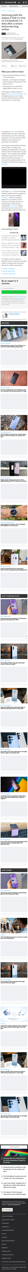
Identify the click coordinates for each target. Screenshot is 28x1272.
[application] (14, 176)
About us (4, 1244)
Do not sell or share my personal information (13, 1261)
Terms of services (20, 296)
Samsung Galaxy (11, 10)
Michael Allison (12, 33)
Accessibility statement (8, 1230)
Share (5, 66)
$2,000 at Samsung (9, 274)
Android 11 (5, 197)
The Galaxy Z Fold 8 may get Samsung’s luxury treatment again (14, 1193)
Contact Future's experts (8, 1219)
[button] (26, 2)
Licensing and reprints (8, 1254)
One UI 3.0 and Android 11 (15, 94)
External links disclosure (8, 1240)
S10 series (13, 206)
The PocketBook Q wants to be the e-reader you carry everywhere (14, 1177)
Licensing (4, 1237)
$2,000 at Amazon (8, 269)
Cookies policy (5, 1226)
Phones (3, 10)
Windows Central (6, 1258)
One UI (11, 191)
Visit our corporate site (14, 1204)
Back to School (14, 6)
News (3, 33)
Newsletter (23, 66)
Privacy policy (5, 1223)
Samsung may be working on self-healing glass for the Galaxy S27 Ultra (14, 1169)
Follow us (15, 66)
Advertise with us (6, 1251)
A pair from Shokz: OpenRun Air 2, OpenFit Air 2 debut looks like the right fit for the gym (14, 1185)
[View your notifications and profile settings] (15, 2)
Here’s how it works (18, 39)
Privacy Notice (22, 298)
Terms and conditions (7, 1216)
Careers (4, 1233)
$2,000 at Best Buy (9, 271)
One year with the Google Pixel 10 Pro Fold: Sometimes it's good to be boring (14, 1160)
